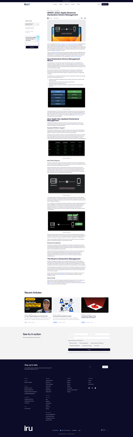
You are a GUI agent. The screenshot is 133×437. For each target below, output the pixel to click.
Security (68, 386)
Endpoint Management (29, 389)
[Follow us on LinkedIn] (89, 388)
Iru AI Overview (27, 408)
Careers (68, 382)
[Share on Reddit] (81, 18)
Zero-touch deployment (50, 414)
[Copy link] (80, 18)
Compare (69, 391)
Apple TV (47, 405)
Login (99, 4)
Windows (47, 401)
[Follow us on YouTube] (95, 388)
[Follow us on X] (92, 388)
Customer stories (49, 380)
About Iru (69, 380)
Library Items (48, 386)
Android (47, 408)
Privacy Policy (55, 430)
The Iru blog (69, 388)
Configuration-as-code (50, 418)
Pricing (78, 4)
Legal (79, 430)
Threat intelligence (49, 384)
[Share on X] (83, 18)
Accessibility (74, 430)
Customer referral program (72, 389)
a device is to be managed (76, 56)
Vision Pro (48, 406)
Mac (47, 399)
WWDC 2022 (54, 52)
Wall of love (48, 382)
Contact (68, 384)
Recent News (57, 10)
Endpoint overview (28, 388)
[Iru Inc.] (28, 428)
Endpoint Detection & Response (31, 391)
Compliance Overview (29, 399)
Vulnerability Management (30, 393)
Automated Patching (50, 416)
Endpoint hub (48, 389)
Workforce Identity (28, 382)
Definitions (48, 388)
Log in (89, 382)
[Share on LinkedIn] (85, 18)
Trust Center (27, 402)
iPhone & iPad (48, 403)
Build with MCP (49, 420)
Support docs (48, 391)
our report (79, 114)
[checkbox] (89, 344)
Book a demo (105, 4)
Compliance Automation (29, 401)
